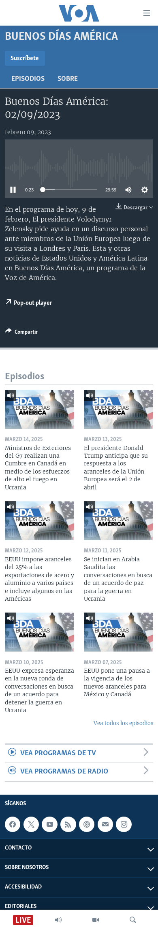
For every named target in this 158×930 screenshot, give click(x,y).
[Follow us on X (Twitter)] (31, 824)
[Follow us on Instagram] (123, 824)
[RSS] (68, 824)
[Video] (95, 920)
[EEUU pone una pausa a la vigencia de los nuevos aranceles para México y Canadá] (118, 632)
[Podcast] (86, 824)
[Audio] (58, 920)
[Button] (21, 333)
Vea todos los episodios (123, 723)
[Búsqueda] (133, 920)
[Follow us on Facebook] (12, 824)
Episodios (28, 79)
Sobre (68, 79)
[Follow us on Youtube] (49, 824)
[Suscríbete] (105, 824)
